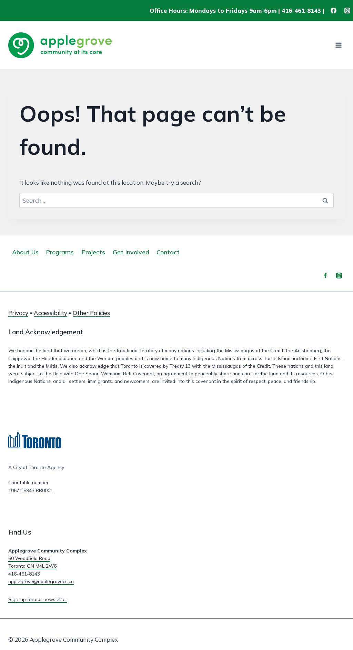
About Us (25, 252)
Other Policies (91, 312)
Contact (168, 252)
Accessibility (50, 312)
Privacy (18, 312)
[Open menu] (338, 45)
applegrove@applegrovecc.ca (41, 581)
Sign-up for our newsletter (37, 599)
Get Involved (131, 252)
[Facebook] (334, 11)
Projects (93, 252)
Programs (60, 252)
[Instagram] (347, 11)
